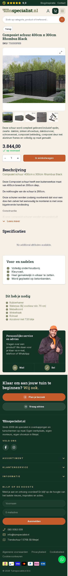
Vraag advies (36, 406)
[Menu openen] (62, 11)
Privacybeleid (39, 552)
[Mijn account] (48, 11)
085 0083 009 (15, 529)
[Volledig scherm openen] (61, 52)
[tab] (8, 117)
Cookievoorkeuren (12, 556)
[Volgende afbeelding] (62, 79)
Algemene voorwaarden (15, 552)
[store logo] (23, 11)
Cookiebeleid (57, 552)
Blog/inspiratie (48, 3)
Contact (61, 3)
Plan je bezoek (37, 397)
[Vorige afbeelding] (6, 79)
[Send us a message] (62, 559)
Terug (8, 29)
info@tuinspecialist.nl (18, 534)
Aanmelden (34, 521)
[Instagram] (14, 447)
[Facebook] (6, 447)
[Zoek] (62, 19)
